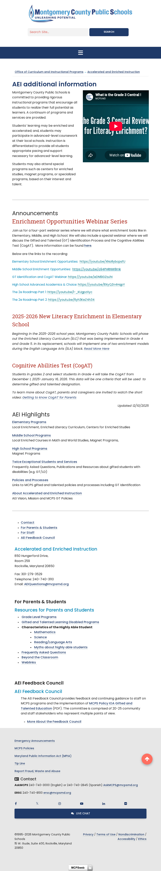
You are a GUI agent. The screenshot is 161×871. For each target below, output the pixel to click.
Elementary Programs (29, 422)
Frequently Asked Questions (44, 652)
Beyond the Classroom (40, 657)
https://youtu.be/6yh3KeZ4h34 (71, 300)
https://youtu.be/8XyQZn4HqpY (101, 284)
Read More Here (96, 349)
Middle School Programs (31, 435)
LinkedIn (103, 803)
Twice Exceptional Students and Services (44, 462)
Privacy (88, 834)
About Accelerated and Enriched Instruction (47, 493)
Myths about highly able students (61, 647)
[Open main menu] (80, 53)
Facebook (15, 803)
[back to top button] (147, 759)
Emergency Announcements (35, 741)
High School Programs (29, 448)
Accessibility (126, 839)
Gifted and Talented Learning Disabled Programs (60, 622)
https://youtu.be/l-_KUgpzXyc (70, 292)
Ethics (142, 839)
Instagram (59, 803)
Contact (27, 522)
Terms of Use (105, 834)
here (87, 245)
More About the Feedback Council (54, 721)
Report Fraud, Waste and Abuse (37, 771)
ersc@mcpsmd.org (57, 793)
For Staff (27, 532)
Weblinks (29, 662)
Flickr (125, 803)
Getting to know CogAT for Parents (49, 397)
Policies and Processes (30, 480)
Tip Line (20, 763)
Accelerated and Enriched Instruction (113, 72)
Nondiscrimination (131, 834)
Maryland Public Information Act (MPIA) (43, 756)
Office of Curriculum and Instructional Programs (49, 72)
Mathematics (45, 632)
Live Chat (82, 813)
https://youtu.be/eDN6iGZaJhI (90, 277)
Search (109, 32)
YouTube (81, 803)
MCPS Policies (24, 748)
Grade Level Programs (39, 617)
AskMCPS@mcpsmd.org (120, 785)
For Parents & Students (39, 528)
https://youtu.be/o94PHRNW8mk (96, 269)
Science (40, 637)
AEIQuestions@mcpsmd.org (46, 584)
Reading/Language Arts (53, 642)
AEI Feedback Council (38, 538)
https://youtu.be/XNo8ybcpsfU (102, 261)
